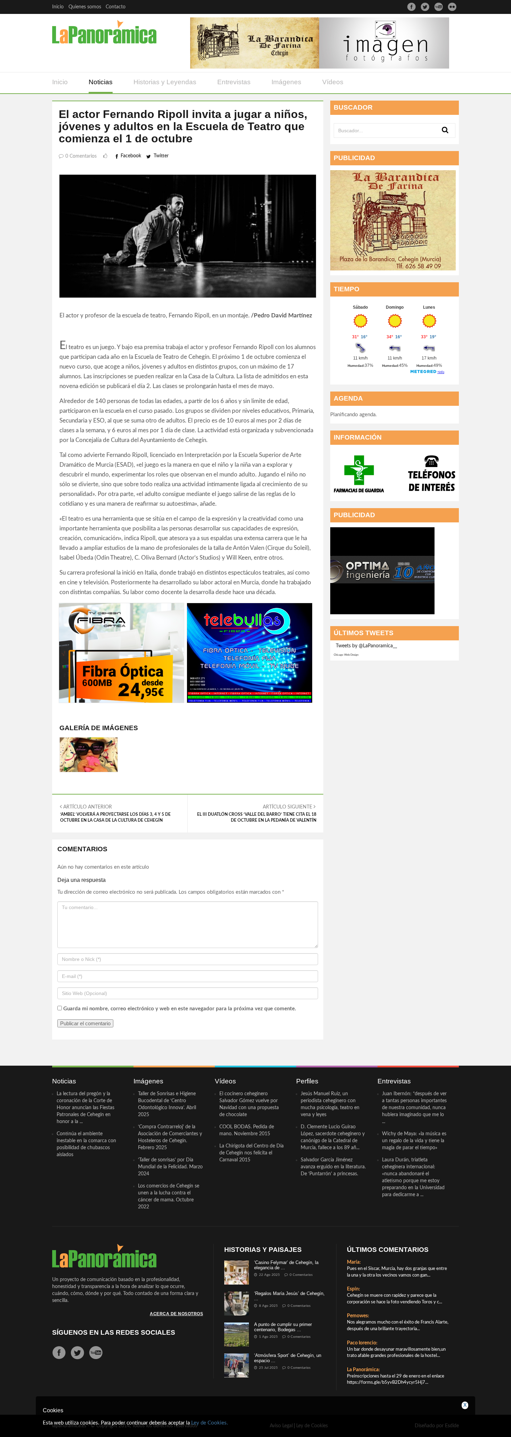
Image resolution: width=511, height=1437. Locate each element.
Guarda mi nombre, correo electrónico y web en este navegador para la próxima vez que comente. (179, 1008)
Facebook (131, 155)
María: (354, 1262)
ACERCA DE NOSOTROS (176, 1313)
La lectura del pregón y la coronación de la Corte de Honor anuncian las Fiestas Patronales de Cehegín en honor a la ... (85, 1107)
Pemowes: (358, 1315)
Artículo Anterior (115, 813)
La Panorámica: (363, 1369)
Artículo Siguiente (256, 813)
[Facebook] (411, 6)
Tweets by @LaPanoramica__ (366, 646)
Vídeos (332, 82)
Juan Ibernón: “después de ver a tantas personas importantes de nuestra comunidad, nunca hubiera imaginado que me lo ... (414, 1107)
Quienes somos (84, 7)
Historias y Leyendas (164, 82)
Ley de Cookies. (209, 1423)
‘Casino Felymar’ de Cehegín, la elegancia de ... (286, 1265)
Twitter (161, 155)
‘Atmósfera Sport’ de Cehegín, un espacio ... (287, 1358)
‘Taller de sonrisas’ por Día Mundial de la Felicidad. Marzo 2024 (170, 1167)
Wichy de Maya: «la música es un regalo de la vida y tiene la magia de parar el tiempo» (414, 1140)
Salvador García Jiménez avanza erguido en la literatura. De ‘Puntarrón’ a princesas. (333, 1167)
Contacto (115, 7)
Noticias (101, 82)
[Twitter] (425, 6)
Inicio (58, 7)
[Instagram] (452, 6)
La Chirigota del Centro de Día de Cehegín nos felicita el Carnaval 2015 (251, 1153)
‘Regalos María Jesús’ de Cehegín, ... (289, 1296)
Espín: (353, 1289)
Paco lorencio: (362, 1343)
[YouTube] (438, 6)
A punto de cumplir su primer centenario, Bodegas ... (283, 1327)
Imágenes (286, 82)
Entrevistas (234, 82)
